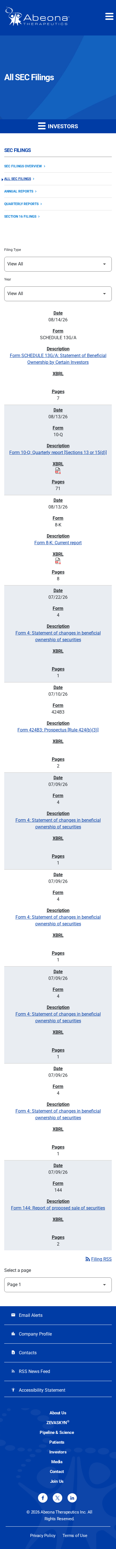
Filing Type (12, 250)
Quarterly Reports (21, 204)
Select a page (17, 1270)
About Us (58, 1412)
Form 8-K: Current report (58, 542)
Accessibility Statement (38, 1390)
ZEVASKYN (58, 1422)
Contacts (24, 1352)
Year (7, 279)
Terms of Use (75, 1535)
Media (57, 1461)
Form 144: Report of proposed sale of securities (58, 1208)
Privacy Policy (42, 1535)
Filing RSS (98, 1259)
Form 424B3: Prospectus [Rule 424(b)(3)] (58, 730)
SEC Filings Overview (23, 166)
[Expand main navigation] (109, 16)
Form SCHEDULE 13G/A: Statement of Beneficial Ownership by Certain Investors (58, 359)
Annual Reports (18, 191)
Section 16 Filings (20, 216)
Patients (56, 1442)
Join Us (57, 1481)
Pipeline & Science (57, 1432)
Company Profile (31, 1334)
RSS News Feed (30, 1371)
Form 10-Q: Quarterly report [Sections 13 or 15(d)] (58, 452)
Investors (57, 1452)
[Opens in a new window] (43, 1498)
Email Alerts (27, 1315)
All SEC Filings (17, 179)
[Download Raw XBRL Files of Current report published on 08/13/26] (58, 561)
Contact (57, 1471)
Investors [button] (62, 126)
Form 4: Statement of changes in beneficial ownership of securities (58, 636)
